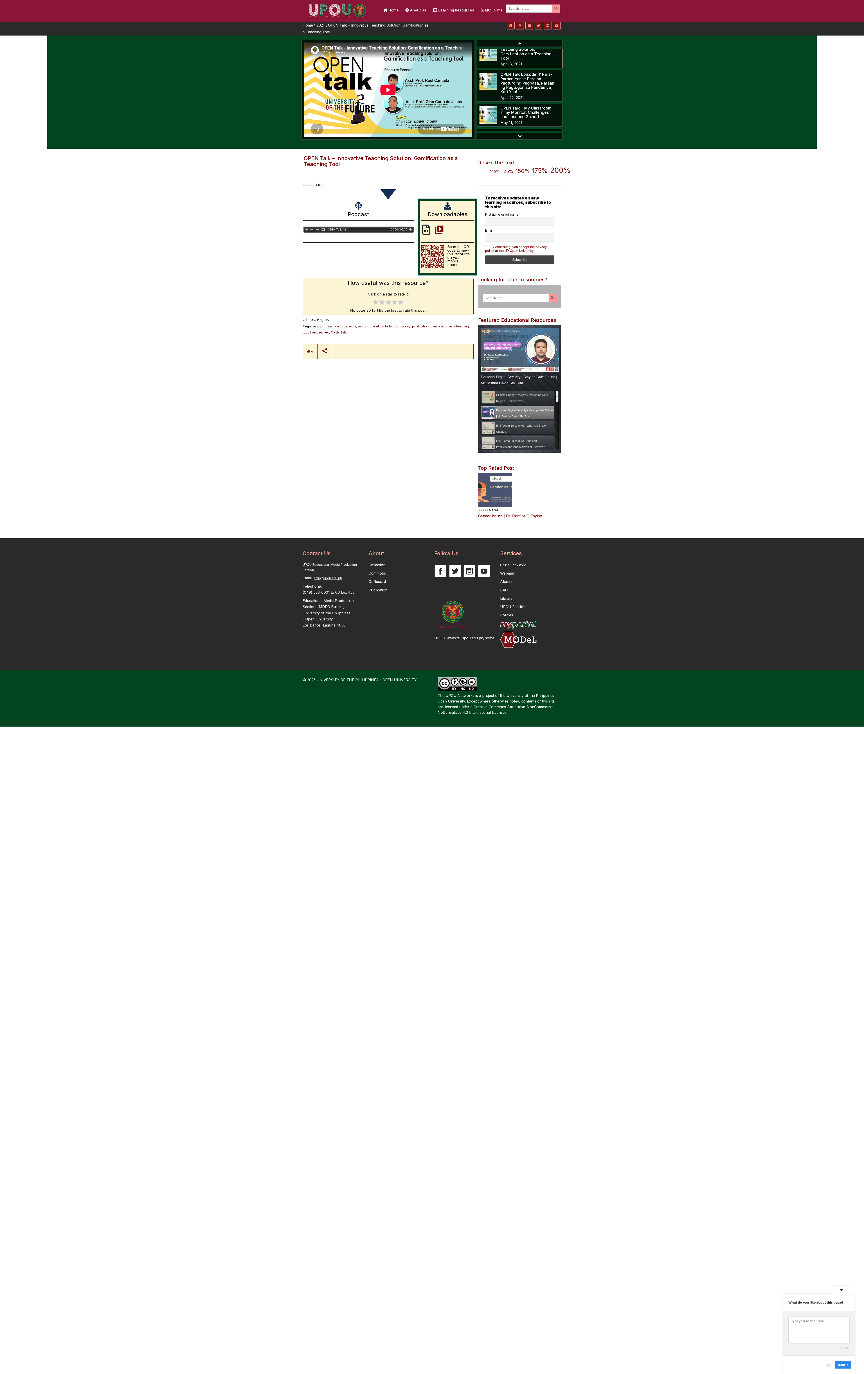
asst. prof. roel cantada (375, 326)
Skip (828, 1365)
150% (522, 171)
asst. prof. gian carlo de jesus (334, 326)
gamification (420, 326)
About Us (417, 10)
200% (560, 170)
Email (489, 230)
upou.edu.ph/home (478, 638)
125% (507, 171)
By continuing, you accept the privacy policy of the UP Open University (516, 249)
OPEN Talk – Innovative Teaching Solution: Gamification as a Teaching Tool (525, 51)
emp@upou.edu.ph (328, 578)
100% (495, 171)
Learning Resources (455, 10)
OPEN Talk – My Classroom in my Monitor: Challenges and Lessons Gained (525, 112)
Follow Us (446, 553)
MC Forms (493, 10)
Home (393, 10)
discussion (401, 326)
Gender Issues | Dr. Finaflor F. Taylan (510, 516)
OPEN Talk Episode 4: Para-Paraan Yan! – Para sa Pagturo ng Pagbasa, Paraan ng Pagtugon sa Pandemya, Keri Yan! (527, 83)
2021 (320, 25)
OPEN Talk (339, 332)
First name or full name (501, 214)
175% (540, 171)
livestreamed (319, 332)
